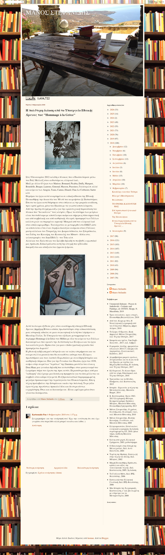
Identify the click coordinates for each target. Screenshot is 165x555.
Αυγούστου (118, 163)
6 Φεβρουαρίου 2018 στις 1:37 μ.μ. (62, 414)
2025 (112, 113)
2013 (112, 252)
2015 (112, 244)
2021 (112, 130)
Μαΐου (116, 175)
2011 (112, 261)
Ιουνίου (116, 171)
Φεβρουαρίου (119, 188)
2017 (112, 236)
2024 (112, 117)
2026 (112, 109)
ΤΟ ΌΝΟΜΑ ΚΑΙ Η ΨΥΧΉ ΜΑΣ (124, 205)
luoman (91, 538)
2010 (112, 265)
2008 (112, 273)
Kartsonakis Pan (39, 414)
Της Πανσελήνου (120, 216)
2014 (112, 248)
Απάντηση (37, 425)
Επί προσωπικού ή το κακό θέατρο (124, 211)
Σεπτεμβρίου (119, 159)
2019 (112, 138)
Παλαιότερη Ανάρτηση (88, 467)
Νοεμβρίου (118, 150)
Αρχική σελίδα (60, 467)
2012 (112, 256)
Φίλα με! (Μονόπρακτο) (123, 195)
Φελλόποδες (117, 199)
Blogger (105, 538)
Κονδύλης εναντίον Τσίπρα (125, 191)
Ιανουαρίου (118, 230)
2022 (112, 126)
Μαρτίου (117, 183)
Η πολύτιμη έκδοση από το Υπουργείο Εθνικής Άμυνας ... (124, 223)
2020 (112, 134)
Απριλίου (117, 179)
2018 (112, 142)
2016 (112, 240)
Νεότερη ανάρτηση (35, 467)
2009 (112, 269)
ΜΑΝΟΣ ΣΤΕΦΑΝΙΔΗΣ (58, 12)
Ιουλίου (116, 167)
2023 (112, 122)
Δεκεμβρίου (118, 146)
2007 (112, 277)
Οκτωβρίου (118, 154)
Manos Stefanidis (47, 399)
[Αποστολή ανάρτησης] (70, 399)
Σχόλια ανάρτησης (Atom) (50, 472)
